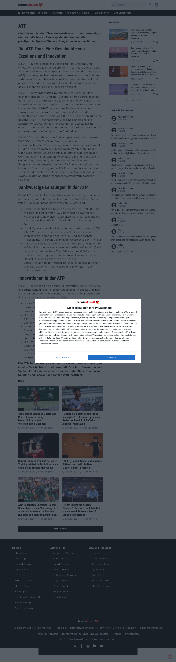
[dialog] (88, 331)
